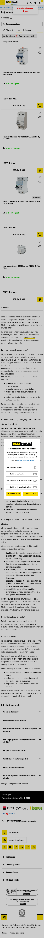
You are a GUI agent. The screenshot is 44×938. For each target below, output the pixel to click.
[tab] (22, 467)
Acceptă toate (30, 494)
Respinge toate (14, 494)
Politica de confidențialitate (25, 460)
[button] (14, 467)
